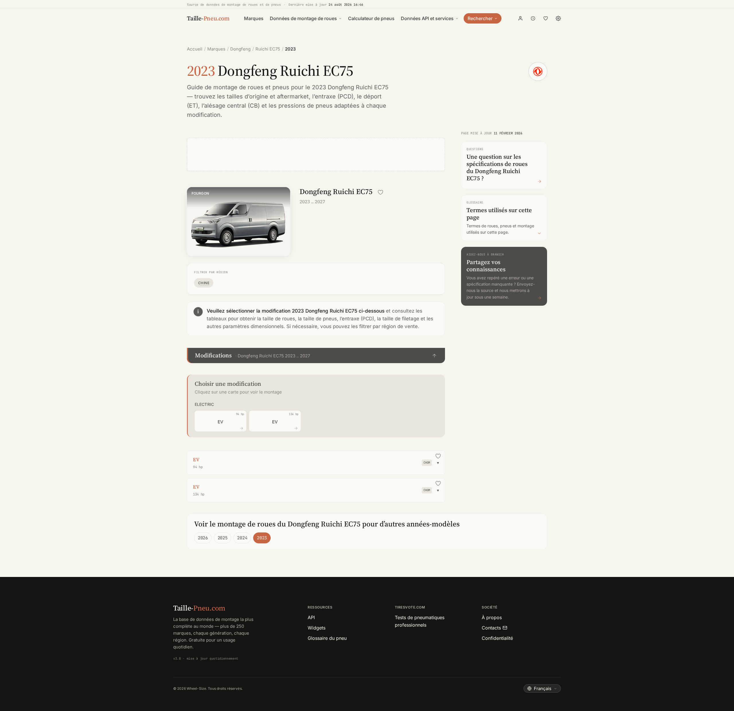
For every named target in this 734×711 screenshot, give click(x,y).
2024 (242, 538)
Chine (203, 283)
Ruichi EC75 (267, 49)
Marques (253, 18)
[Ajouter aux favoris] (380, 192)
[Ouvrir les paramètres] (558, 18)
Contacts (491, 628)
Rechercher (480, 18)
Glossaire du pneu (327, 638)
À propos (492, 617)
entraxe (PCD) (334, 96)
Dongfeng (240, 49)
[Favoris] (545, 18)
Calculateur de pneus (371, 18)
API (311, 617)
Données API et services (427, 18)
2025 (223, 538)
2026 (203, 538)
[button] (316, 355)
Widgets (316, 628)
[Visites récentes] (533, 18)
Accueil (194, 49)
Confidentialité (497, 638)
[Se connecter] (520, 18)
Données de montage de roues (303, 18)
